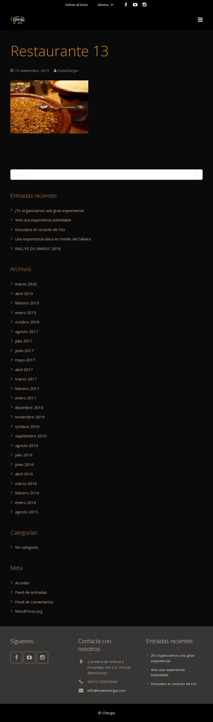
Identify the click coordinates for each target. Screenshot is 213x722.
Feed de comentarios (34, 601)
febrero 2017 (27, 388)
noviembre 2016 (30, 416)
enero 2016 (25, 502)
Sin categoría (26, 547)
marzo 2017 (26, 378)
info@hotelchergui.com (107, 690)
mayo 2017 (25, 359)
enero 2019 (25, 312)
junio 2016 (24, 464)
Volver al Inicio (76, 4)
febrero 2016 (27, 492)
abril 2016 (24, 473)
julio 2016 (23, 454)
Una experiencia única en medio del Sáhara (53, 238)
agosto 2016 (26, 445)
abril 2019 (24, 293)
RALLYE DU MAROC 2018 (38, 248)
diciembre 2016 (29, 407)
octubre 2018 (27, 321)
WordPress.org (29, 611)
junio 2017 (24, 350)
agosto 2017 (26, 331)
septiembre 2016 (30, 435)
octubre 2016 (27, 426)
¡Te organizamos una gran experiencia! (49, 210)
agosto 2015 (26, 511)
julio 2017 (23, 340)
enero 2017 (25, 397)
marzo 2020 (26, 283)
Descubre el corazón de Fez (40, 229)
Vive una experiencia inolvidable (43, 219)
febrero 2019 (27, 302)
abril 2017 (24, 369)
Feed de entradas (31, 592)
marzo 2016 (26, 483)
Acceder (22, 582)
